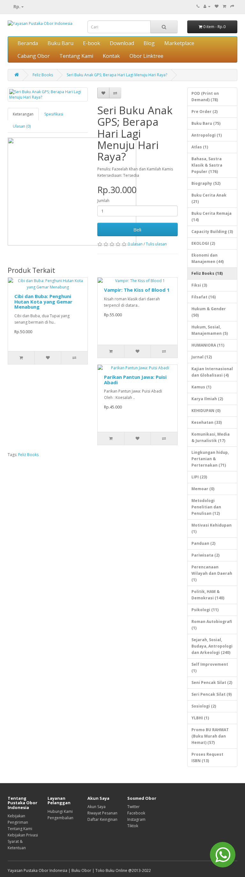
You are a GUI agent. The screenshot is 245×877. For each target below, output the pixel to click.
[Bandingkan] (115, 92)
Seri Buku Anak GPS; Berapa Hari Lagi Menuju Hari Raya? (117, 75)
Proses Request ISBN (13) (207, 757)
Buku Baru (60, 43)
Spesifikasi (53, 114)
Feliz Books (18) (207, 273)
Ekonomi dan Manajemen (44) (207, 258)
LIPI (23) (199, 477)
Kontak (111, 55)
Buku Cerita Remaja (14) (211, 216)
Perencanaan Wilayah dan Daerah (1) (211, 573)
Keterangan (23, 114)
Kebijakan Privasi (23, 835)
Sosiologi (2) (203, 706)
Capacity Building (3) (212, 231)
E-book (91, 43)
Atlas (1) (199, 147)
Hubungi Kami (60, 811)
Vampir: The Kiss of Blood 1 (137, 290)
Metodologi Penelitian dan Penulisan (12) (206, 507)
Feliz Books (43, 75)
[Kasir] (232, 6)
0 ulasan (135, 244)
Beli (137, 229)
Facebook (136, 813)
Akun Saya (96, 806)
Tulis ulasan (156, 244)
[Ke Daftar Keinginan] (103, 92)
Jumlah (103, 200)
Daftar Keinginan (102, 819)
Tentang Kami (76, 55)
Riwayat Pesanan (102, 813)
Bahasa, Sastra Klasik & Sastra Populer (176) (206, 165)
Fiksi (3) (199, 285)
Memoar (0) (202, 488)
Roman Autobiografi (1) (211, 625)
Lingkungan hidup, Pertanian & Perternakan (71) (210, 459)
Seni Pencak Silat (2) (211, 682)
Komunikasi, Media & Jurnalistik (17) (210, 437)
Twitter (133, 806)
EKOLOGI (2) (203, 243)
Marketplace (179, 43)
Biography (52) (205, 183)
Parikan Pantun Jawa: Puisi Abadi (135, 380)
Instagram (136, 819)
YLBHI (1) (200, 718)
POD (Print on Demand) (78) (205, 96)
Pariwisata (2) (205, 555)
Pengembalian (60, 818)
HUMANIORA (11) (207, 345)
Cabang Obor (34, 55)
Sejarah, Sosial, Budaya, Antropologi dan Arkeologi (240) (212, 646)
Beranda (28, 43)
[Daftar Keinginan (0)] (217, 6)
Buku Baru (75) (205, 123)
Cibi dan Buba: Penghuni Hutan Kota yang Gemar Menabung (43, 301)
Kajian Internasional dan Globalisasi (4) (212, 372)
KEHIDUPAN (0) (205, 410)
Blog (149, 43)
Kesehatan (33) (206, 422)
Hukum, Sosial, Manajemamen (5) (209, 330)
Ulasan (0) (22, 126)
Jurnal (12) (201, 357)
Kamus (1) (201, 387)
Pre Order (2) (204, 111)
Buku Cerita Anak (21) (208, 198)
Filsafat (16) (203, 297)
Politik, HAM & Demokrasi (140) (207, 595)
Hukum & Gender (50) (208, 312)
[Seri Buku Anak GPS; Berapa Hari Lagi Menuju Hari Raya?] (48, 94)
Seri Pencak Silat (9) (211, 694)
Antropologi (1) (206, 135)
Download (122, 43)
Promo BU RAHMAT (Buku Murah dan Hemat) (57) (210, 736)
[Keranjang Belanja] (224, 6)
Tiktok (132, 825)
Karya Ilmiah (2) (207, 398)
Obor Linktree (146, 55)
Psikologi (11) (205, 609)
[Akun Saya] (207, 6)
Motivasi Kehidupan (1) (211, 528)
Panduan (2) (203, 543)
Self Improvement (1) (209, 667)
